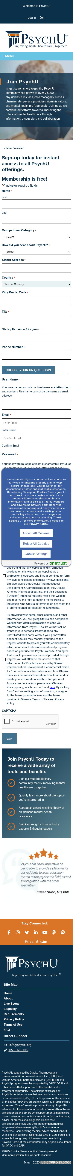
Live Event (11, 1003)
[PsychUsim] (36, 941)
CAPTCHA (9, 710)
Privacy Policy (14, 1019)
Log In (32, 17)
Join (42, 17)
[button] (36, 56)
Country (8, 277)
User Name (10, 379)
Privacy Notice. (38, 523)
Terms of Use (13, 1024)
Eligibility (10, 1008)
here (52, 687)
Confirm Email (10, 445)
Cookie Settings (36, 553)
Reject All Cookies (36, 543)
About (8, 998)
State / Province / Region (20, 329)
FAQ (7, 1029)
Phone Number (13, 347)
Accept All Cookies (36, 533)
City (5, 311)
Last (4, 212)
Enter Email (9, 430)
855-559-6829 (18, 1050)
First (4, 197)
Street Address (13, 260)
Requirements (14, 1014)
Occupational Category (19, 230)
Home (8, 993)
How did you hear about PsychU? (26, 245)
